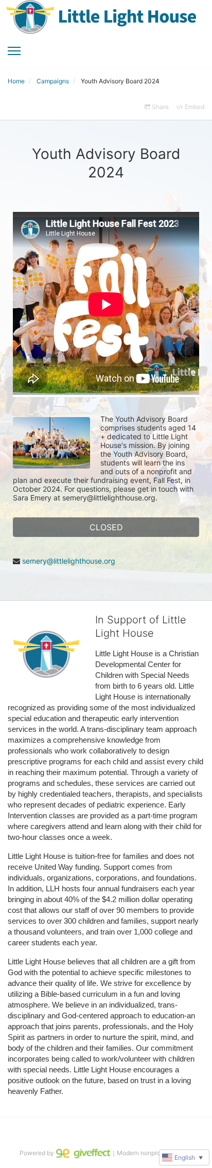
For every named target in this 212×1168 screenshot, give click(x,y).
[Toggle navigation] (14, 51)
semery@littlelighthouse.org (68, 560)
